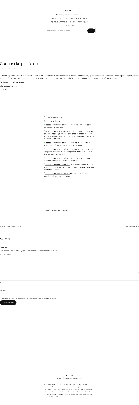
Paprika (53, 391)
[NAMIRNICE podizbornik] (60, 18)
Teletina (84, 394)
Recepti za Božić (74, 391)
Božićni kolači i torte (70, 384)
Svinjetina (80, 394)
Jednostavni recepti (84, 387)
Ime (1, 275)
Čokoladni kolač (49, 396)
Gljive (61, 387)
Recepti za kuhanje (57, 394)
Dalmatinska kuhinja (47, 387)
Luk (84, 389)
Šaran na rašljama (131, 226)
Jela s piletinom (92, 387)
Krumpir (70, 389)
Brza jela (46, 210)
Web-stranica (3, 290)
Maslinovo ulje (89, 389)
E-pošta (2, 283)
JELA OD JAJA (13, 68)
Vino (44, 396)
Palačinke (64, 210)
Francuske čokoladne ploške (11, 226)
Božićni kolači (62, 384)
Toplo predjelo (90, 394)
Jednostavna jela (55, 210)
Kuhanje (75, 389)
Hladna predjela (66, 387)
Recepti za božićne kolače (84, 391)
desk (2, 68)
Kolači (45, 389)
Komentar (6, 254)
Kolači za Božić (50, 389)
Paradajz (57, 391)
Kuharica (80, 389)
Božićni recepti (79, 384)
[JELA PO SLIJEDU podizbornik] (74, 18)
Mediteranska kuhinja (48, 391)
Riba (65, 394)
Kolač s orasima (57, 389)
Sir (69, 394)
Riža (67, 394)
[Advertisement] (69, 48)
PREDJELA (19, 68)
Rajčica (68, 391)
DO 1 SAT (7, 68)
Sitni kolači (73, 394)
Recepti (69, 10)
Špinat (58, 396)
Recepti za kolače (48, 394)
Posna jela (64, 391)
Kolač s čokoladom (64, 389)
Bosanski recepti (54, 384)
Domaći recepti (56, 387)
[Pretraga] (91, 30)
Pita (60, 391)
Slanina (76, 394)
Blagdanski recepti (47, 384)
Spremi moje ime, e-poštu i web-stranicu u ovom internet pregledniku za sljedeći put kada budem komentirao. (29, 298)
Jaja (70, 387)
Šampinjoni (54, 396)
